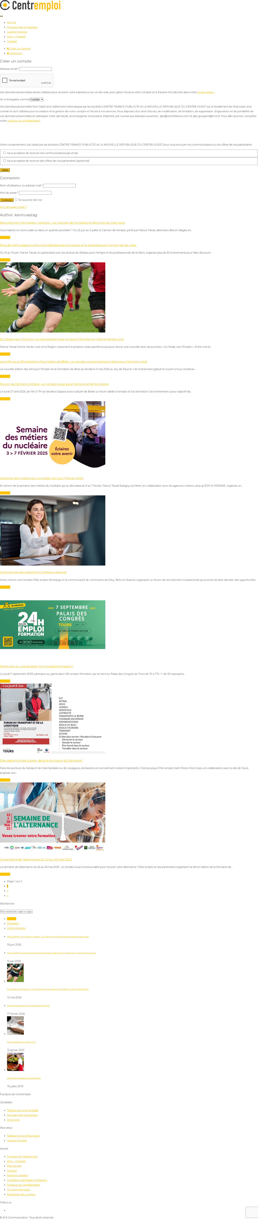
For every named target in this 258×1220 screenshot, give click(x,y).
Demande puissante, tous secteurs (24, 1078)
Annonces (13, 1119)
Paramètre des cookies (21, 1194)
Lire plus (5, 237)
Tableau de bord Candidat (22, 1110)
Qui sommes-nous (18, 1189)
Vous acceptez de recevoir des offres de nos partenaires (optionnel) (47, 160)
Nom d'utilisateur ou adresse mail (21, 185)
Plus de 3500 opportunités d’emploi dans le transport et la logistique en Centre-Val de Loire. (51, 953)
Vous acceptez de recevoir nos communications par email (42, 153)
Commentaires (16, 928)
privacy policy (206, 92)
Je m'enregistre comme (15, 99)
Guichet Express (17, 31)
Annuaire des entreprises (22, 27)
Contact (12, 41)
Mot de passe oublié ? (13, 207)
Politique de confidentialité (23, 1185)
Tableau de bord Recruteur (23, 1135)
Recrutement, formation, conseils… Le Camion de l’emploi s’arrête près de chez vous (48, 936)
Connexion (15, 53)
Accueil (11, 22)
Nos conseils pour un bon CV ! (21, 1042)
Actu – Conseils (16, 36)
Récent (11, 918)
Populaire (13, 923)
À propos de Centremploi (22, 1156)
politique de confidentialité (23, 120)
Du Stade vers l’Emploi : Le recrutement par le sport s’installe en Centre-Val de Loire (47, 989)
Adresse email (9, 68)
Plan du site (14, 1166)
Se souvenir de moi (30, 199)
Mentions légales (17, 1175)
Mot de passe (9, 192)
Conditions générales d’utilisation (27, 1180)
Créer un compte (20, 48)
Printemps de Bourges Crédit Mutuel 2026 (28, 1005)
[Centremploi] (30, 10)
